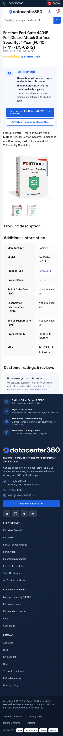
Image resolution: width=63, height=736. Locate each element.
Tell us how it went (38, 389)
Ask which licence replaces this (30, 121)
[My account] (49, 11)
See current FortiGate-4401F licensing (27, 112)
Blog (5, 649)
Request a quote (29, 503)
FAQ (5, 618)
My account (9, 657)
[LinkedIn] (6, 513)
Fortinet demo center (14, 611)
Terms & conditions (13, 671)
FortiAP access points (15, 544)
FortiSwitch (9, 551)
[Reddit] (24, 513)
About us (8, 642)
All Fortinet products (14, 580)
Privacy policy (10, 685)
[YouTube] (33, 513)
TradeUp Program (12, 573)
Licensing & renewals (14, 559)
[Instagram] (15, 513)
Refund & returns (12, 678)
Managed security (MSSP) (17, 597)
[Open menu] (4, 11)
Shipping (31, 723)
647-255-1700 (15, 490)
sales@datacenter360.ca (21, 495)
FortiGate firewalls (13, 530)
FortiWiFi (8, 537)
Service (43, 280)
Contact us (9, 625)
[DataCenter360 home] (25, 11)
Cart (5, 664)
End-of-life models (13, 566)
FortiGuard (45, 270)
